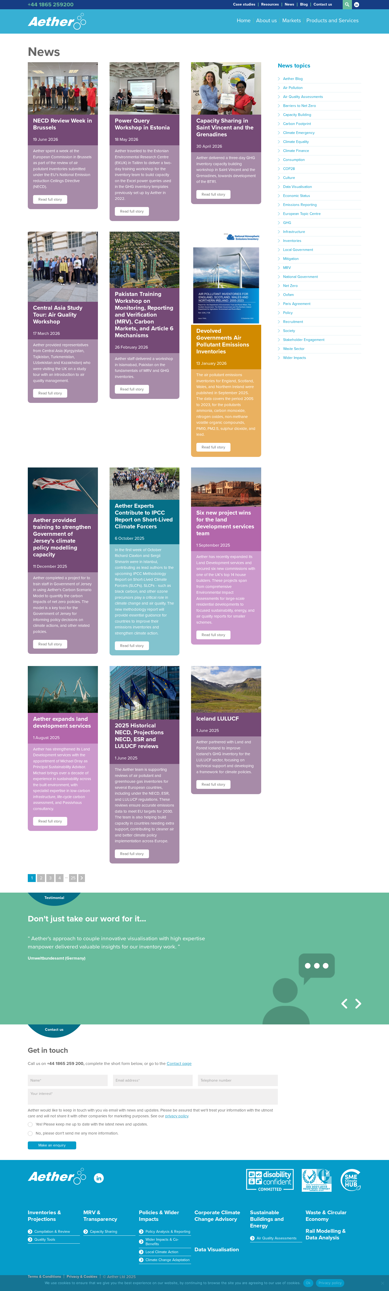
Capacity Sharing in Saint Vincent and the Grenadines (225, 127)
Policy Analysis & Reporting (168, 1231)
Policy (288, 313)
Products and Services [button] (332, 20)
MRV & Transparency (100, 1215)
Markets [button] (291, 20)
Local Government (298, 250)
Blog (304, 5)
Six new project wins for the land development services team (225, 523)
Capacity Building (297, 115)
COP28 (289, 169)
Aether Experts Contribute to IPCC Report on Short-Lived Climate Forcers (144, 516)
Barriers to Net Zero (299, 106)
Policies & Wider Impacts (159, 1215)
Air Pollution (293, 88)
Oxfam (288, 295)
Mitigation (291, 259)
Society (289, 331)
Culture (289, 178)
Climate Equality (296, 142)
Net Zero (290, 286)
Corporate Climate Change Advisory (217, 1215)
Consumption (294, 160)
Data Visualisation (297, 187)
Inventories (292, 241)
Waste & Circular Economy (326, 1215)
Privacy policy (330, 1283)
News (289, 5)
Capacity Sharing (103, 1231)
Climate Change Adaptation (168, 1260)
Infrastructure (294, 232)
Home (244, 20)
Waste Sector (294, 349)
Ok (308, 1283)
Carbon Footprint (297, 124)
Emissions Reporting (300, 205)
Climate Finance (296, 151)
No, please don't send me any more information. (77, 1133)
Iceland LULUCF (217, 718)
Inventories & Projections (44, 1215)
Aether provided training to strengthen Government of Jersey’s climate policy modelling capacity (62, 537)
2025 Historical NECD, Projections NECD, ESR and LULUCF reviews (139, 736)
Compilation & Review (52, 1231)
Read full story (50, 199)
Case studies (244, 5)
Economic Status (296, 196)
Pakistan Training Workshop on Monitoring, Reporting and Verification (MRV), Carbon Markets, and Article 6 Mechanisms (144, 315)
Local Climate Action (162, 1252)
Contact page (179, 1063)
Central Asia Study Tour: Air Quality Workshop (57, 314)
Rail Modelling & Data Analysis (326, 1234)
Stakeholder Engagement (303, 340)
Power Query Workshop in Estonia (142, 124)
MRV (287, 268)
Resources (270, 5)
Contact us (323, 5)
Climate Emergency (299, 133)
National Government (300, 277)
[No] (382, 1283)
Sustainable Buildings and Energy (267, 1219)
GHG (287, 223)
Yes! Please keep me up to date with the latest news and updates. (92, 1124)
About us (266, 20)
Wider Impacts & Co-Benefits (162, 1241)
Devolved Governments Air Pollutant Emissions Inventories (222, 341)
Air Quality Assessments (303, 97)
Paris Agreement (296, 304)
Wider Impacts (294, 358)
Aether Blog (293, 79)
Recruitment (293, 322)
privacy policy (176, 1116)
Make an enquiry (52, 1145)
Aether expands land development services (62, 722)
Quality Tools (44, 1239)
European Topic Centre (302, 214)
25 (73, 878)
